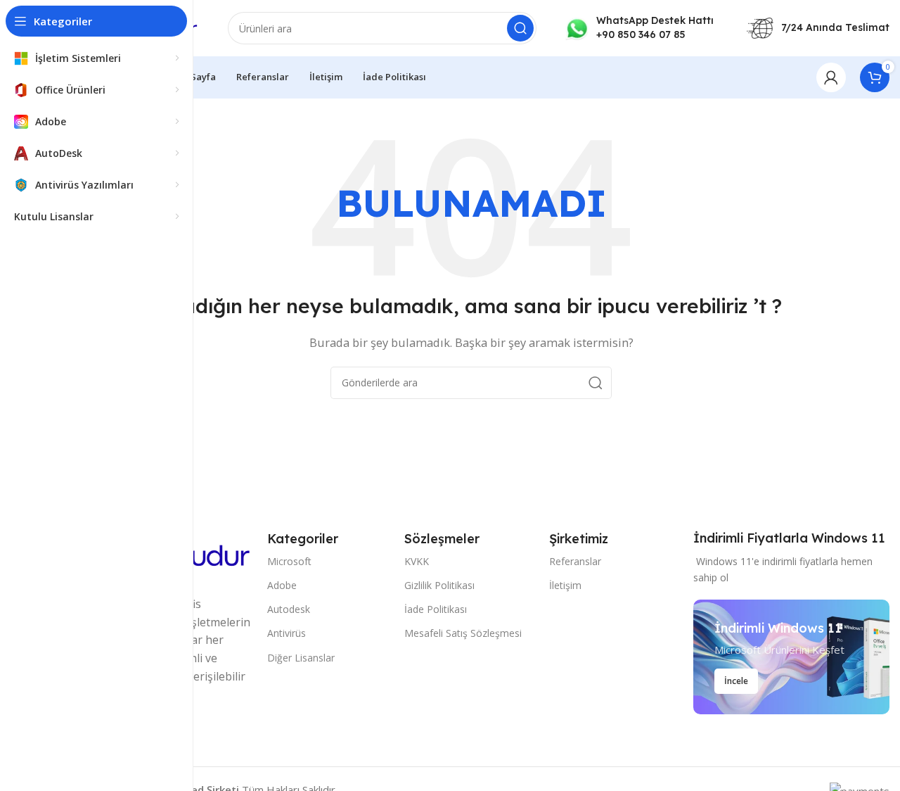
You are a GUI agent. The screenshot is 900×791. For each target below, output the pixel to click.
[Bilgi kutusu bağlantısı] (639, 28)
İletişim (565, 585)
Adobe (282, 585)
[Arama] (520, 28)
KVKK (416, 561)
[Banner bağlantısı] (791, 657)
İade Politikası (435, 609)
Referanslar (575, 561)
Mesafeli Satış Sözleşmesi (463, 633)
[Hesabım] (831, 77)
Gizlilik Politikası (439, 585)
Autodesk (288, 609)
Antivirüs (286, 633)
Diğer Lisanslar (301, 657)
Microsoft (289, 561)
